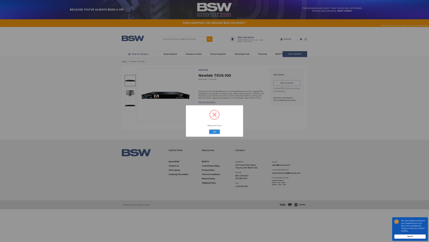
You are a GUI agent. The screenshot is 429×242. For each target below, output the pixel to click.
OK (214, 132)
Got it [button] (410, 236)
